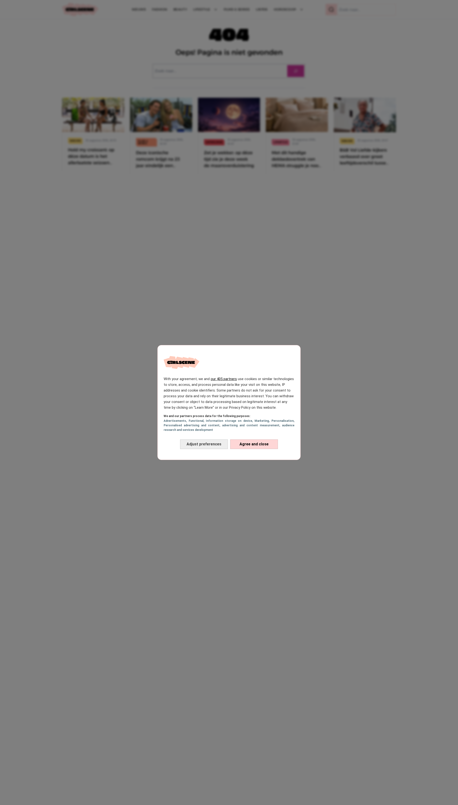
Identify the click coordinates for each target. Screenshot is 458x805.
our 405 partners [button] (224, 379)
